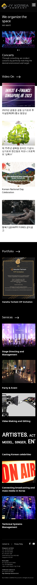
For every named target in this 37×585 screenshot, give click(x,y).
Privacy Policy (18, 544)
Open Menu (34, 5)
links (20, 77)
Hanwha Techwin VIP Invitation (17, 302)
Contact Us (5, 544)
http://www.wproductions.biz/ (10, 573)
